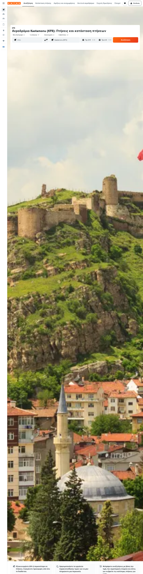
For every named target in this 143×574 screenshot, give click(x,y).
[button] (3, 3)
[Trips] (3, 41)
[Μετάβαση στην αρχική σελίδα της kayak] (14, 3)
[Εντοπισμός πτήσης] (3, 35)
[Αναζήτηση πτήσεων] (3, 10)
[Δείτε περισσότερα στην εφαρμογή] (3, 24)
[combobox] (19, 35)
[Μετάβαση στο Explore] (3, 30)
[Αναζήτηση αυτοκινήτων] (3, 18)
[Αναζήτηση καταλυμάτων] (3, 14)
